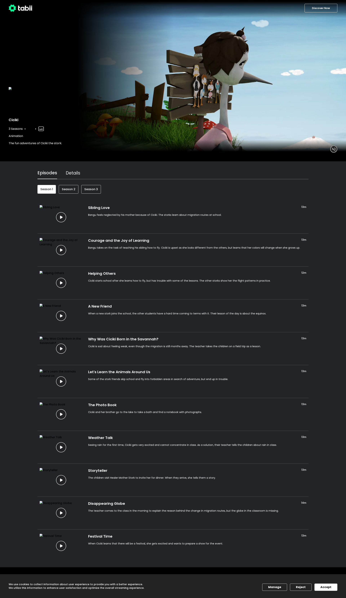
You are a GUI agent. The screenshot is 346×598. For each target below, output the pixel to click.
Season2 (68, 189)
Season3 (91, 189)
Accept (325, 587)
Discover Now (321, 8)
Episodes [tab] (47, 173)
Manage (274, 587)
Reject (301, 587)
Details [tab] (73, 173)
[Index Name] (61, 217)
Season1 (46, 189)
